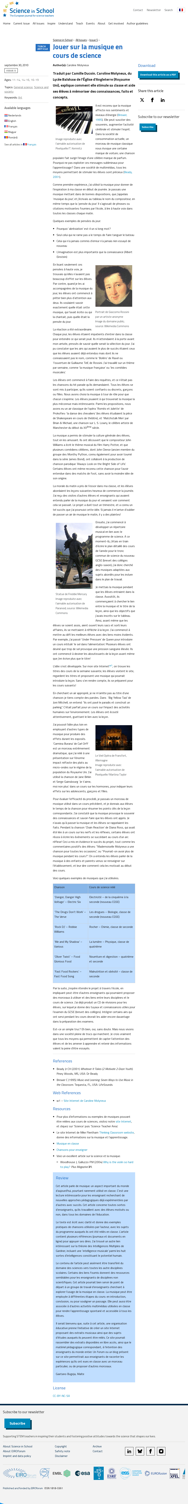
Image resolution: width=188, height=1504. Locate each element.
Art (20, 97)
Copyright (61, 1446)
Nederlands (14, 115)
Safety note (62, 1451)
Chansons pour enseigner (72, 1149)
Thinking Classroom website (116, 1132)
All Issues (38, 23)
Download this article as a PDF (158, 74)
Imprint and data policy (17, 1456)
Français (12, 126)
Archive (97, 1446)
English (12, 121)
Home (6, 23)
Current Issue (21, 23)
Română (12, 137)
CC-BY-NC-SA (61, 1396)
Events (90, 23)
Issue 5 (93, 40)
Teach (79, 23)
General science (23, 87)
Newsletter (154, 10)
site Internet (123, 1121)
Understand (65, 23)
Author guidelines (137, 23)
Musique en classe (68, 1143)
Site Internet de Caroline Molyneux (85, 1100)
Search (168, 10)
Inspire (51, 23)
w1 (110, 665)
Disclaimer (61, 1456)
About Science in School (17, 1446)
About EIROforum (14, 1451)
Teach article (42, 47)
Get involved (116, 23)
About (101, 23)
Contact (138, 10)
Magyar (12, 132)
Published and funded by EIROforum (23, 1488)
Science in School (63, 40)
